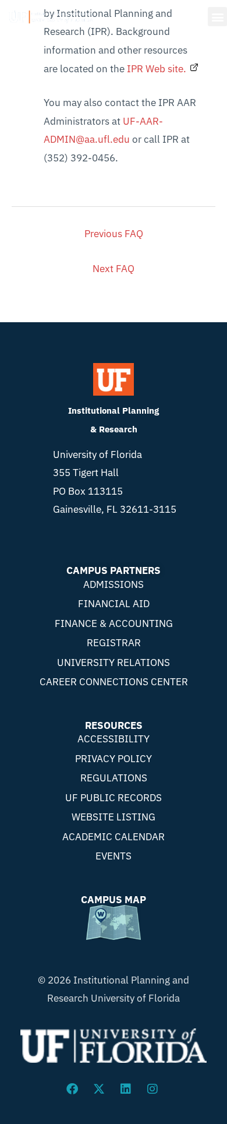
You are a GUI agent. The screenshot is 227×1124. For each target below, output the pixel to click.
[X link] (100, 1089)
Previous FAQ (113, 233)
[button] (217, 16)
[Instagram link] (153, 1089)
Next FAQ (113, 268)
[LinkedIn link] (127, 1089)
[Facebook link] (73, 1089)
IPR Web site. (156, 68)
